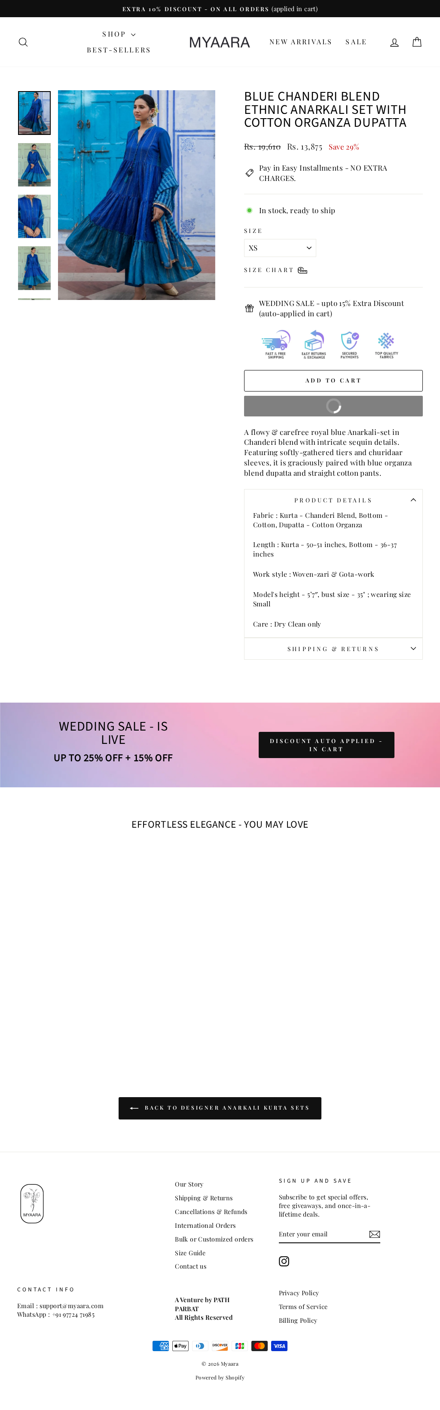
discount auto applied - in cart (326, 744)
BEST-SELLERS (119, 49)
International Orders (205, 1225)
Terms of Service (303, 1306)
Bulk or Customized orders (214, 1239)
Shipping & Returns (333, 648)
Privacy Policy (299, 1292)
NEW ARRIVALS (301, 41)
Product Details (333, 500)
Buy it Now (367, 403)
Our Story (189, 1184)
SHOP (115, 33)
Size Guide (190, 1252)
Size (253, 230)
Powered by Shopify (220, 1377)
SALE (356, 41)
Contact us (190, 1266)
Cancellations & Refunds (211, 1211)
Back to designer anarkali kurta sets (226, 1107)
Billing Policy (298, 1320)
